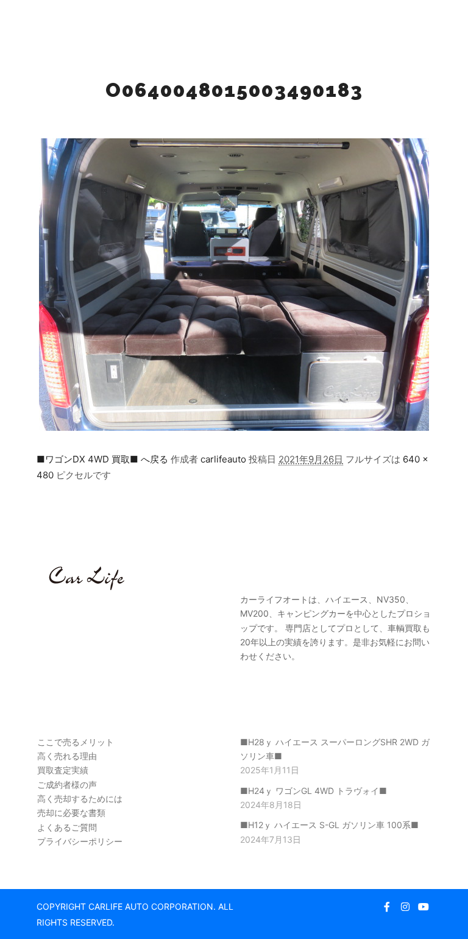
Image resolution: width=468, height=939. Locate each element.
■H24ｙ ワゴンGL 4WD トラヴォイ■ (313, 790)
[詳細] (402, 21)
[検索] (380, 21)
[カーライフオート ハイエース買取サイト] (76, 21)
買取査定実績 (62, 770)
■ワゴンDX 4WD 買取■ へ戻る (102, 459)
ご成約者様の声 (67, 784)
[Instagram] (405, 907)
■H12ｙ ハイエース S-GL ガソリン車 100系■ (329, 825)
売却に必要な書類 (71, 812)
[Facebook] (387, 907)
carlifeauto (223, 459)
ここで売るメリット (75, 742)
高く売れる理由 (67, 756)
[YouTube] (423, 907)
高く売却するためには (79, 798)
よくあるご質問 (67, 827)
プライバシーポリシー (79, 841)
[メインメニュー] (423, 21)
